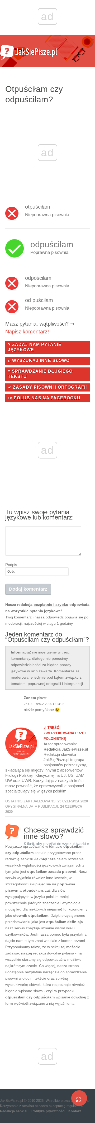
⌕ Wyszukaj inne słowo (39, 360)
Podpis (11, 564)
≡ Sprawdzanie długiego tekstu (40, 374)
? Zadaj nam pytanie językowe (34, 347)
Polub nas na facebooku (44, 398)
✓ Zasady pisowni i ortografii (47, 387)
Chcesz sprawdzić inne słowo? (56, 832)
